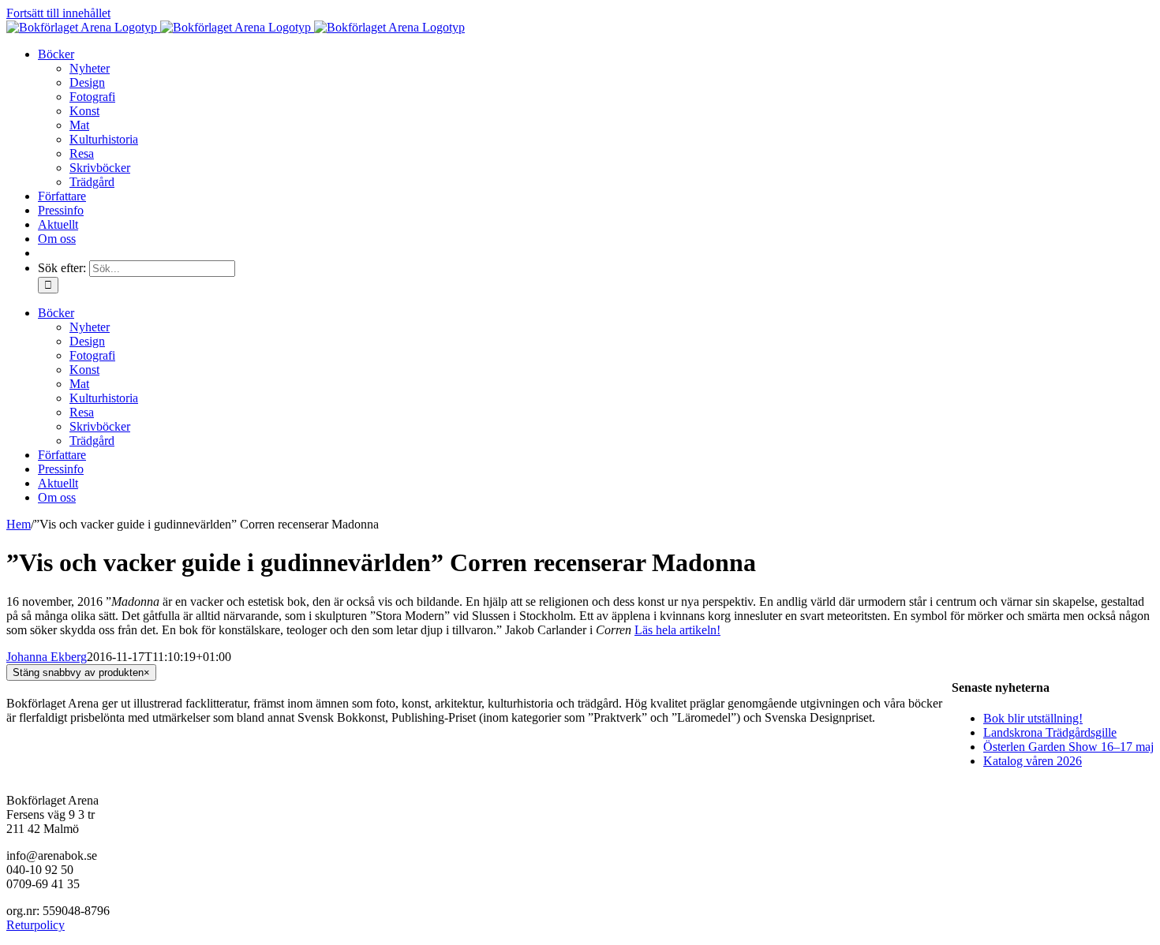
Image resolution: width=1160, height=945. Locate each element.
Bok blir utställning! (1033, 718)
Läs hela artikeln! (677, 630)
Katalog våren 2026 (1032, 761)
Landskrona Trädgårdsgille (1050, 732)
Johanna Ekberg (46, 656)
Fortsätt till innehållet (58, 13)
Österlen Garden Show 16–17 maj (1068, 746)
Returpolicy (35, 925)
